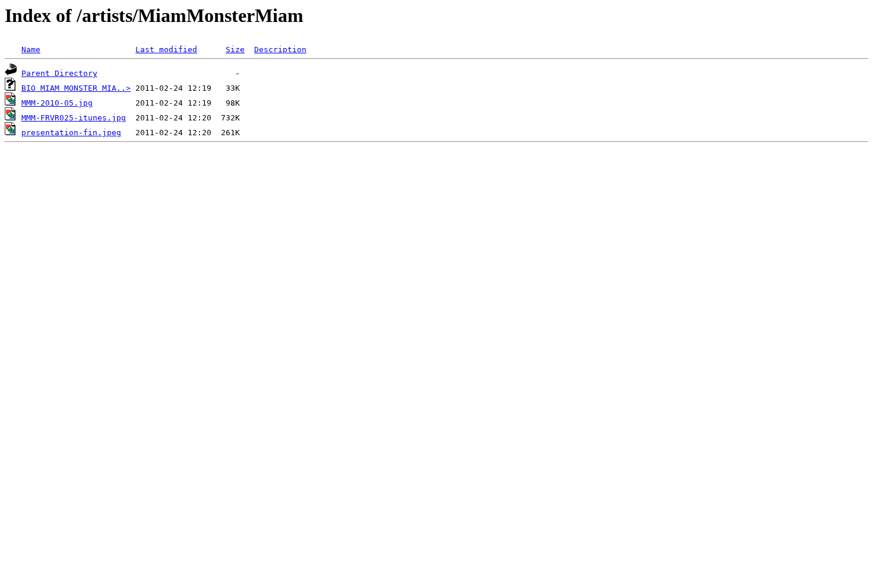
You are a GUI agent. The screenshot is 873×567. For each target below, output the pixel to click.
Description (280, 49)
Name (30, 49)
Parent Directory (59, 73)
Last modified (166, 49)
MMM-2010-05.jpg (57, 102)
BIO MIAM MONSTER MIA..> (76, 88)
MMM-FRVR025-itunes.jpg (73, 117)
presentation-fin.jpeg (71, 132)
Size (235, 49)
